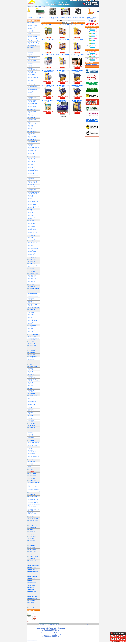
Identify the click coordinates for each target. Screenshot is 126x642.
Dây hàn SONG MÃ (31, 558)
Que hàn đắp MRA (31, 423)
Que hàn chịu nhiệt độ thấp (32, 181)
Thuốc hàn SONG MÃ (32, 591)
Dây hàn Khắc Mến (31, 478)
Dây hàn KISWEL (31, 531)
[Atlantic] (92, 79)
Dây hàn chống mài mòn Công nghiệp (33, 485)
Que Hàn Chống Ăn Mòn (32, 196)
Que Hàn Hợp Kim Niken (32, 78)
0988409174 (92, 24)
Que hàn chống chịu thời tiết (32, 179)
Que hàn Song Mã (31, 286)
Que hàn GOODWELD (32, 345)
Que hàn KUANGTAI (32, 139)
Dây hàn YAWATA (31, 533)
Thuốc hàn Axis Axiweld (32, 598)
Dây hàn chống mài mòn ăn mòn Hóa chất (33, 487)
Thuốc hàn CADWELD (32, 569)
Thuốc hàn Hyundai (31, 584)
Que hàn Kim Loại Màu (32, 366)
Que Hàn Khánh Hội (32, 290)
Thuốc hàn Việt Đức (31, 563)
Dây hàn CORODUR (32, 560)
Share (69, 20)
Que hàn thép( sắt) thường (32, 89)
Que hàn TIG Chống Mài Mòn (33, 380)
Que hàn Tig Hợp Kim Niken (33, 170)
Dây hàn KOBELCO (32, 527)
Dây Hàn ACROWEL (32, 562)
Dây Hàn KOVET (31, 545)
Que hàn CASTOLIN (32, 336)
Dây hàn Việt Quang (32, 534)
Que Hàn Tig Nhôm (31, 425)
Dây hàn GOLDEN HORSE (33, 518)
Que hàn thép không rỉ (32, 27)
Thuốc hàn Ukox (31, 587)
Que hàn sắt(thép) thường (32, 264)
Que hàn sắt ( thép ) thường (32, 186)
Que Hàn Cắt (30, 176)
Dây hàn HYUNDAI (32, 551)
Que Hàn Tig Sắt (31, 153)
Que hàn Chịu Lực (31, 66)
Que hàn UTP (30, 459)
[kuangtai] (92, 111)
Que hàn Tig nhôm (31, 178)
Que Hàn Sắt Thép (31, 390)
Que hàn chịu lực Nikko (32, 229)
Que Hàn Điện (30, 448)
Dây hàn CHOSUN (31, 540)
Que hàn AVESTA (31, 362)
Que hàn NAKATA (31, 354)
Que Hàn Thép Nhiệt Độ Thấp (33, 75)
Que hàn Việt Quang (32, 348)
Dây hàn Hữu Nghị (31, 492)
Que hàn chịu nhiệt (31, 199)
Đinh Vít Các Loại (31, 604)
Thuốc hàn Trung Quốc (32, 594)
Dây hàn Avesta (31, 523)
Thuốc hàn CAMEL (31, 585)
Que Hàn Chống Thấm (32, 189)
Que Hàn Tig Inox (31, 198)
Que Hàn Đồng (30, 368)
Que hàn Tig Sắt (30, 128)
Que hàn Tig (30, 65)
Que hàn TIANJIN (31, 347)
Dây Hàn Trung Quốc (32, 549)
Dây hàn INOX (30, 383)
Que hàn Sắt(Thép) (31, 312)
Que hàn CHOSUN (31, 156)
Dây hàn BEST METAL (32, 525)
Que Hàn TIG (30, 256)
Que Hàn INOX (30, 144)
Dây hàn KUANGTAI (32, 536)
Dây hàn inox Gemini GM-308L (62, 54)
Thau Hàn (29, 33)
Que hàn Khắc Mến (31, 271)
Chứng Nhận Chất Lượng (50, 624)
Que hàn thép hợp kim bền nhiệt (33, 43)
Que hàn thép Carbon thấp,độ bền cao (33, 39)
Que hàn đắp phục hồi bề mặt (33, 40)
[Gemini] (92, 73)
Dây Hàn (29, 466)
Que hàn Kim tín (31, 22)
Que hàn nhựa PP (31, 420)
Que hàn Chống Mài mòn (32, 320)
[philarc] (92, 86)
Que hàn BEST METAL (32, 395)
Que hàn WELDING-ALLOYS (34, 429)
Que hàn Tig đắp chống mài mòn (33, 456)
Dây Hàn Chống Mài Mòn (32, 445)
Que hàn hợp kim (31, 298)
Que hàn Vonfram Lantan (32, 278)
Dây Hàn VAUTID (31, 542)
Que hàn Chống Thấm (31, 161)
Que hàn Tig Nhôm (31, 31)
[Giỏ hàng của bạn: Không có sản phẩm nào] (86, 64)
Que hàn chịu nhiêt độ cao (32, 232)
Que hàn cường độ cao (32, 136)
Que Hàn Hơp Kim (31, 104)
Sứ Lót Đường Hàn (31, 607)
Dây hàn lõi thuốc (31, 302)
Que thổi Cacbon (31, 364)
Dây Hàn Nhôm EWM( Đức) (33, 502)
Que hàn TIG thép (31, 403)
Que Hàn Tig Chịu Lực (32, 100)
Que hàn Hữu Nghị (31, 49)
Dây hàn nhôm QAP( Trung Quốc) (33, 507)
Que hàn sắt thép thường (32, 60)
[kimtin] (92, 98)
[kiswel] (92, 129)
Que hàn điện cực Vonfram (33, 273)
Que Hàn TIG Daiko (31, 453)
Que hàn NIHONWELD (32, 131)
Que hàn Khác (30, 331)
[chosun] (92, 135)
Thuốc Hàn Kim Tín (31, 589)
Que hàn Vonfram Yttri (32, 281)
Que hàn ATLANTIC (32, 117)
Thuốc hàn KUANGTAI (32, 593)
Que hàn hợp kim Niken (32, 247)
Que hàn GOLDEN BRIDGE (33, 307)
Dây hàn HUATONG (32, 475)
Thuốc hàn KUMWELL (32, 574)
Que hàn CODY (31, 341)
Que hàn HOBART (31, 339)
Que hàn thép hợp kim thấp (32, 242)
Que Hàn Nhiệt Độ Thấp (32, 151)
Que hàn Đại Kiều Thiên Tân (33, 288)
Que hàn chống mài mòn (32, 123)
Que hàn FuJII (30, 421)
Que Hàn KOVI (31, 440)
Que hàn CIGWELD (32, 235)
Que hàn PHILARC (31, 270)
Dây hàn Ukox (30, 554)
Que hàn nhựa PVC (31, 417)
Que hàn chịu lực (31, 58)
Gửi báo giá (81, 22)
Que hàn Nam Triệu (31, 352)
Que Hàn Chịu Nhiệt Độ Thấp (33, 201)
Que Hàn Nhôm (30, 369)
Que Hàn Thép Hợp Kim (32, 190)
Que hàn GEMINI (31, 50)
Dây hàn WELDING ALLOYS (33, 482)
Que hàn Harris (31, 284)
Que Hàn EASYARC (32, 467)
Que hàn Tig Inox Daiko (32, 454)
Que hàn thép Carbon (31, 133)
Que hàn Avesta (31, 268)
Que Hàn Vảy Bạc (31, 372)
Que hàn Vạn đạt (31, 47)
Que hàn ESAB (31, 240)
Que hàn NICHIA (31, 374)
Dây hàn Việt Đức (31, 522)
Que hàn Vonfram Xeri (32, 276)
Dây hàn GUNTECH (32, 473)
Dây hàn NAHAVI (31, 553)
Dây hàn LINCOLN (31, 538)
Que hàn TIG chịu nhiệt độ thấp (33, 206)
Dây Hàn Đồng (30, 498)
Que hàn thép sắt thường (32, 251)
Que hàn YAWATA (31, 209)
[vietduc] (92, 104)
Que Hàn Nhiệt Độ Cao (32, 150)
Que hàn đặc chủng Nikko (32, 228)
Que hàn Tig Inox (31, 115)
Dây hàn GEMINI (31, 547)
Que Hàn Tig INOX (31, 155)
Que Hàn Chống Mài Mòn (32, 72)
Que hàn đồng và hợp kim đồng (33, 248)
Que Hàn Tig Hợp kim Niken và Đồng (33, 83)
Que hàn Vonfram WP (31, 282)
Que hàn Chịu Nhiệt (31, 315)
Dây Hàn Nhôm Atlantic (32, 514)
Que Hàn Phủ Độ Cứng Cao (33, 69)
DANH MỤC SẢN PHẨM (32, 20)
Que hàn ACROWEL (32, 109)
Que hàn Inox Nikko (31, 223)
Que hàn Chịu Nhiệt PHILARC (33, 333)
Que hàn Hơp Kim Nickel (32, 182)
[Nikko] (92, 92)
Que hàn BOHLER (31, 261)
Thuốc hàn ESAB (31, 580)
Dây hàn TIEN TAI (31, 494)
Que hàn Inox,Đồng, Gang (32, 42)
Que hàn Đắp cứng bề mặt (32, 137)
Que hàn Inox (30, 55)
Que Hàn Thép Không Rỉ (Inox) (33, 193)
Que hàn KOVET (31, 311)
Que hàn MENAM (31, 461)
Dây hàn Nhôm (30, 385)
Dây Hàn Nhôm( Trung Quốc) (33, 499)
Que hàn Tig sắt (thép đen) (32, 299)
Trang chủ (29, 6)
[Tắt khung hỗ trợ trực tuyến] (125, 632)
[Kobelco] (92, 123)
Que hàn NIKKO (31, 220)
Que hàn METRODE (32, 259)
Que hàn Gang (30, 30)
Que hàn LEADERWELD (33, 334)
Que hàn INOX (30, 114)
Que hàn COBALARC (32, 257)
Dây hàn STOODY (31, 600)
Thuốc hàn (29, 413)
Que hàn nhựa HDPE (31, 418)
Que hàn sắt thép (31, 396)
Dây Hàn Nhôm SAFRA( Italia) (33, 501)
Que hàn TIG (30, 28)
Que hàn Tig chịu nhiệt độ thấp (33, 77)
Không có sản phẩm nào (92, 64)
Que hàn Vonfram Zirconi (32, 279)
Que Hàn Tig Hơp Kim (32, 106)
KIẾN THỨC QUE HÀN (36, 6)
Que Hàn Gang (30, 71)
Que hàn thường (30, 68)
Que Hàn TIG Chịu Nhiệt (32, 103)
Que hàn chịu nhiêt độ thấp (32, 107)
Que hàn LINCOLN (31, 291)
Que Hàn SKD (30, 388)
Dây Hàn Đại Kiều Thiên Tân (33, 556)
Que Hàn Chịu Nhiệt (31, 74)
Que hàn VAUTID (31, 427)
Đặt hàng (48, 37)
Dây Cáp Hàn (30, 529)
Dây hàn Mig (30, 301)
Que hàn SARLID (31, 361)
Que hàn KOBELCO (32, 87)
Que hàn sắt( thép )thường (32, 141)
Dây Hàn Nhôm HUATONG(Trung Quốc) (32, 513)
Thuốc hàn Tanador (31, 578)
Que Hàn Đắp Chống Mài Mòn (33, 147)
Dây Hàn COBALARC (32, 543)
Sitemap (43, 6)
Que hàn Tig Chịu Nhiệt (32, 172)
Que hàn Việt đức (31, 34)
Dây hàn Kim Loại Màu (32, 496)
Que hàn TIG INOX (31, 377)
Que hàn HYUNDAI (32, 184)
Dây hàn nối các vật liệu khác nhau (34, 489)
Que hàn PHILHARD (32, 325)
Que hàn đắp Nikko (31, 226)
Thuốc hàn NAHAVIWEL (33, 571)
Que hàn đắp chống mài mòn (33, 166)
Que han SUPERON (31, 430)
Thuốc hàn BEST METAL (33, 596)
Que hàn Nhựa (30, 415)
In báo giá (75, 22)
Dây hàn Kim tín (31, 471)
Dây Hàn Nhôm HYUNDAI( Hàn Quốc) (34, 505)
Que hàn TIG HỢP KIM (32, 379)
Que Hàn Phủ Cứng (31, 239)
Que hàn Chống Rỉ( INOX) (32, 329)
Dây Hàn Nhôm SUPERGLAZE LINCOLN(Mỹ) (33, 510)
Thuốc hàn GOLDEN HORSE (33, 565)
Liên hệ (47, 6)
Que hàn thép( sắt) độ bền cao (33, 91)
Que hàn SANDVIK (31, 393)
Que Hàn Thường (31, 359)
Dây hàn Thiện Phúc (32, 480)
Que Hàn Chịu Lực (31, 95)
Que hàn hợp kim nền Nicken (33, 225)
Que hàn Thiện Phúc (32, 309)
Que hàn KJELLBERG (32, 356)
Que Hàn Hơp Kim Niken (32, 148)
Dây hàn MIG (30, 407)
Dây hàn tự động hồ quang (32, 304)
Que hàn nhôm (30, 245)
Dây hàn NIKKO (31, 469)
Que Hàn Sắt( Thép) (31, 443)
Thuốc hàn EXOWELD (32, 576)
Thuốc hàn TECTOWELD (33, 567)
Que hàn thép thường (31, 24)
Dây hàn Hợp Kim (31, 386)
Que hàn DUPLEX (31, 343)
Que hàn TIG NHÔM (31, 406)
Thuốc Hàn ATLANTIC (32, 573)
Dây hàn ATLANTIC (32, 477)
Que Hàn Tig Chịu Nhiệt (32, 84)
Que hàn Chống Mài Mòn (32, 57)
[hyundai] (92, 117)
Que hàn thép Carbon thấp (32, 36)
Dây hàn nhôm (30, 305)
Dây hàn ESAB (31, 516)
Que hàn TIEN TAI (31, 263)
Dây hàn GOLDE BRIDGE (33, 520)
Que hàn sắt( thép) (31, 210)
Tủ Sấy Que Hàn (31, 602)
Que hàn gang (30, 52)
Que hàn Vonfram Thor (32, 275)
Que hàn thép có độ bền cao (32, 25)
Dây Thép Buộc (31, 605)
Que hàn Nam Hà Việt (32, 45)
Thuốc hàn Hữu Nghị (32, 582)
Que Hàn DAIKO (31, 447)
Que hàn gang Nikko (31, 221)
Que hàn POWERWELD (32, 438)
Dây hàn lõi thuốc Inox (32, 410)
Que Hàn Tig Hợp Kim (32, 204)
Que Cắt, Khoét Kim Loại (32, 86)
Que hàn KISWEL (31, 61)
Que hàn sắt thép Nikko (32, 231)
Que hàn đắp (30, 54)
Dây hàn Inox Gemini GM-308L (77, 39)
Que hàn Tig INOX (31, 80)
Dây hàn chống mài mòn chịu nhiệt (34, 491)
